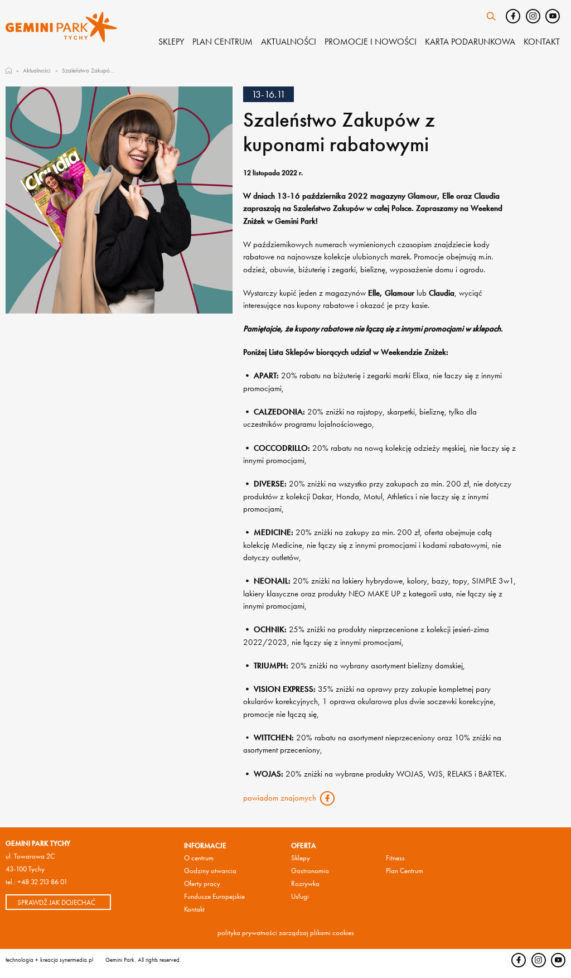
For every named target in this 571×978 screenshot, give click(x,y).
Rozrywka (305, 883)
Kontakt (542, 41)
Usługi (300, 896)
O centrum (199, 858)
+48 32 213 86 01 (42, 882)
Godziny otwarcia (210, 870)
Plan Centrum (404, 870)
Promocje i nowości (371, 41)
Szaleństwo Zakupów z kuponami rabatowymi (88, 70)
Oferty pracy (202, 883)
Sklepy (171, 41)
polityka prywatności (247, 932)
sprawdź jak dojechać (56, 902)
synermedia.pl (76, 959)
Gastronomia (310, 870)
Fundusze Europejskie (214, 896)
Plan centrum (222, 41)
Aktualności (288, 41)
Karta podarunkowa (470, 41)
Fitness (395, 858)
